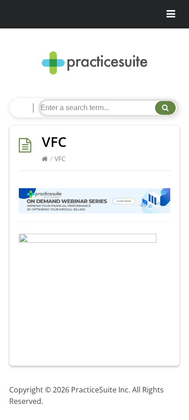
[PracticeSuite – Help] (94, 63)
